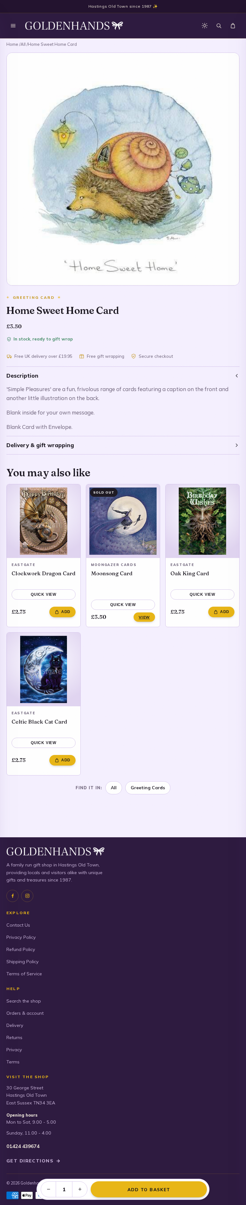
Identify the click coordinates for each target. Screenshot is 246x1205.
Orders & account (25, 1013)
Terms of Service (24, 974)
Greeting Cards (148, 787)
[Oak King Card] (202, 521)
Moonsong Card (112, 573)
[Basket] (233, 25)
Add (65, 612)
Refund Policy (20, 949)
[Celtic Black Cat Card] (43, 669)
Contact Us (18, 925)
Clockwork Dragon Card (44, 573)
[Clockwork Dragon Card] (43, 521)
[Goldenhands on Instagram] (27, 896)
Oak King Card (189, 573)
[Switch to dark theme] (204, 25)
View (144, 617)
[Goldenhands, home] (74, 25)
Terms (13, 1062)
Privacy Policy (21, 937)
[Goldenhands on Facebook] (12, 896)
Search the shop (23, 1001)
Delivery (14, 1025)
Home (12, 44)
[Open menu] (13, 25)
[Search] (219, 25)
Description (22, 375)
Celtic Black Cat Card (39, 721)
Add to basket (148, 1189)
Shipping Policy (22, 961)
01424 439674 (22, 1146)
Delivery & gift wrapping (40, 445)
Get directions (33, 1161)
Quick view (43, 594)
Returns (14, 1037)
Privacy (14, 1050)
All (23, 44)
